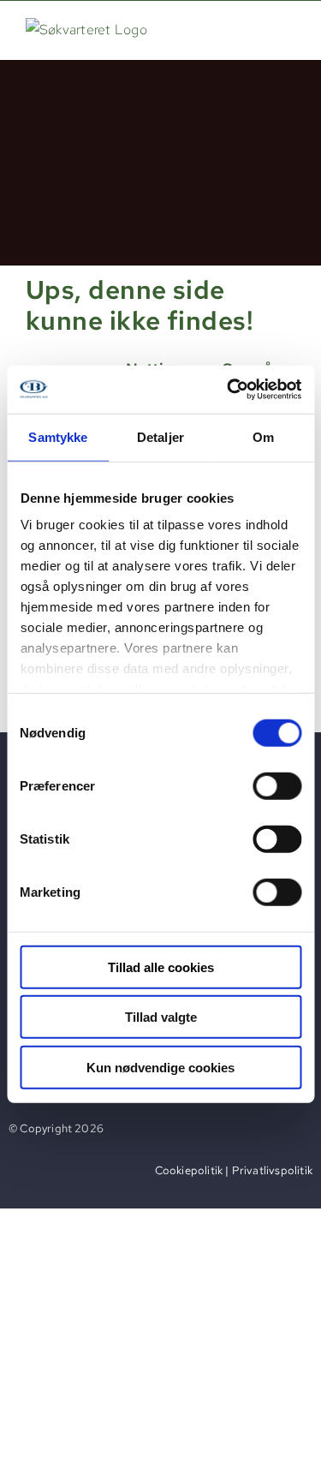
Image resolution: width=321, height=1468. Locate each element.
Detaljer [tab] (160, 436)
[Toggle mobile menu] (286, 29)
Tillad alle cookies (161, 966)
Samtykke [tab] (57, 436)
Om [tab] (263, 436)
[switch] (277, 785)
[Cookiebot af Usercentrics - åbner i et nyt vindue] (228, 390)
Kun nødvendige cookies (160, 1066)
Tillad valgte (161, 1017)
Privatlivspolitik (272, 1170)
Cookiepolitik (189, 1170)
